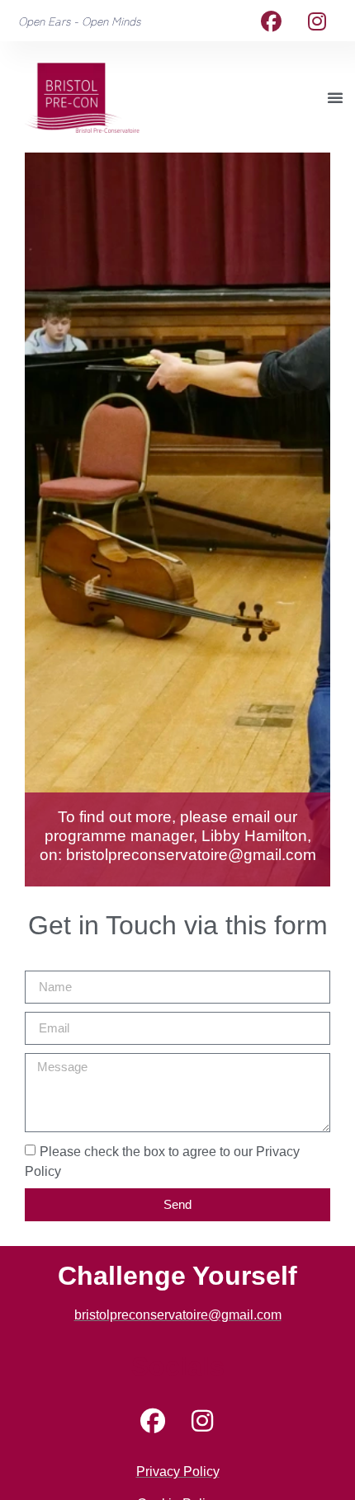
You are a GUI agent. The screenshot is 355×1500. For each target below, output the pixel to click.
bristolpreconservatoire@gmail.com (191, 854)
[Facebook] (271, 20)
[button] (335, 97)
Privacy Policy (178, 1472)
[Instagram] (317, 20)
